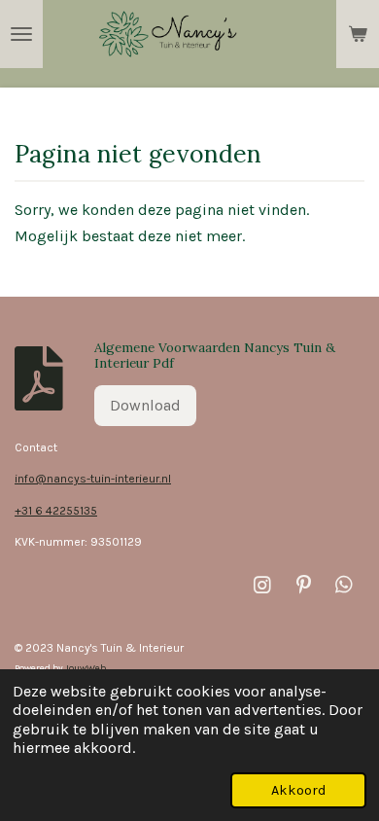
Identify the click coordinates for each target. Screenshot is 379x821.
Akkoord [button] (298, 790)
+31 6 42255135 (56, 511)
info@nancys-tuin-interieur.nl (93, 478)
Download (145, 405)
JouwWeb (85, 668)
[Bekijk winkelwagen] (357, 34)
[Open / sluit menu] (21, 34)
